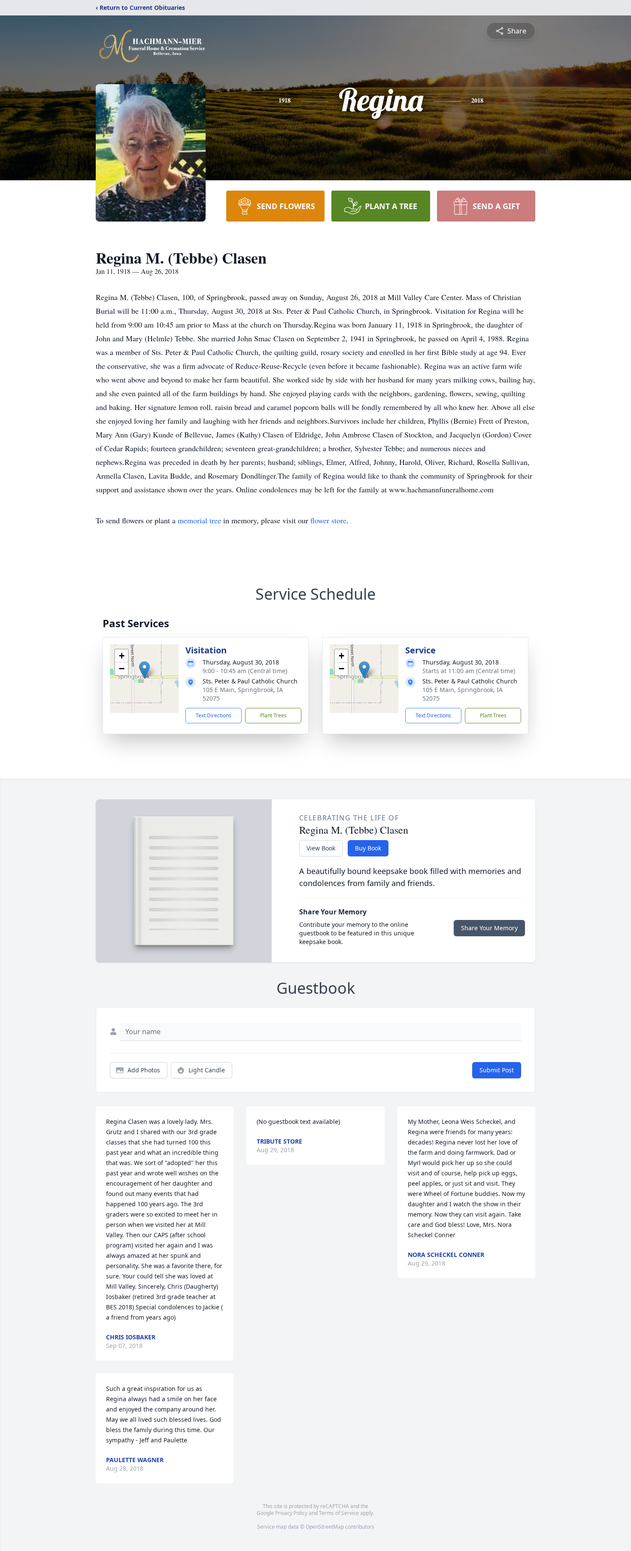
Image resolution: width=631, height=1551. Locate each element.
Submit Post (496, 1070)
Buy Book (368, 848)
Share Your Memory (489, 928)
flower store (328, 520)
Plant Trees (273, 715)
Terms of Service (339, 1513)
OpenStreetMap (325, 1526)
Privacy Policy (291, 1513)
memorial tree (199, 520)
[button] (144, 670)
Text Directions (213, 715)
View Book (320, 848)
